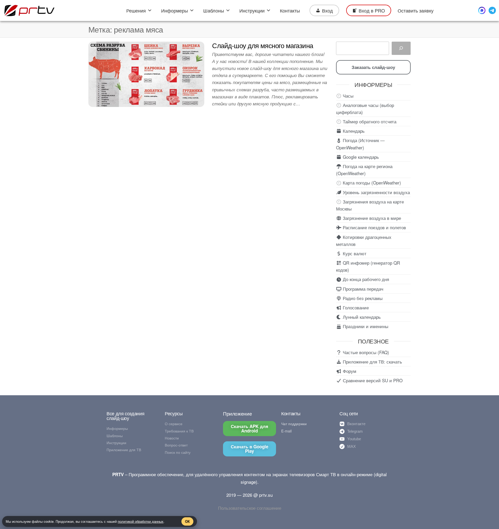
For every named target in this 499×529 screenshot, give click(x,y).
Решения (136, 10)
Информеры (174, 10)
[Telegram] (492, 10)
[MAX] (481, 10)
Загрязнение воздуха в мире (371, 218)
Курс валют (354, 253)
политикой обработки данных (140, 521)
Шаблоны (213, 10)
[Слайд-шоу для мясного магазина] (146, 73)
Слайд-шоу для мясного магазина (262, 45)
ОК (187, 521)
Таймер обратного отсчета (369, 121)
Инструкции (252, 10)
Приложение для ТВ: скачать (372, 361)
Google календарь (360, 157)
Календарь (353, 131)
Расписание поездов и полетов (374, 227)
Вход (327, 10)
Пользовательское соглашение (249, 508)
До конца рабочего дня (365, 279)
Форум (349, 371)
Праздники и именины (365, 326)
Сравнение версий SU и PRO (372, 380)
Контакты (290, 10)
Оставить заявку (416, 10)
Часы (347, 95)
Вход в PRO (372, 10)
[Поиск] (401, 48)
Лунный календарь (361, 317)
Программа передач (362, 288)
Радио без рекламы (362, 298)
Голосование (355, 307)
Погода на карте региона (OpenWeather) (364, 169)
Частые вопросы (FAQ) (365, 352)
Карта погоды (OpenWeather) (371, 182)
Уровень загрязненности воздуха (376, 192)
